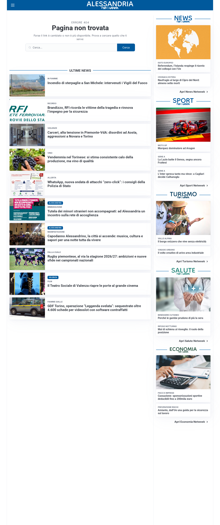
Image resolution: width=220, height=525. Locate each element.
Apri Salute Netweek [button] (192, 340)
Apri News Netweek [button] (192, 91)
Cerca (126, 47)
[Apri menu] (13, 5)
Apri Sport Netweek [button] (192, 185)
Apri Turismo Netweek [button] (190, 261)
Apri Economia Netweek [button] (189, 421)
